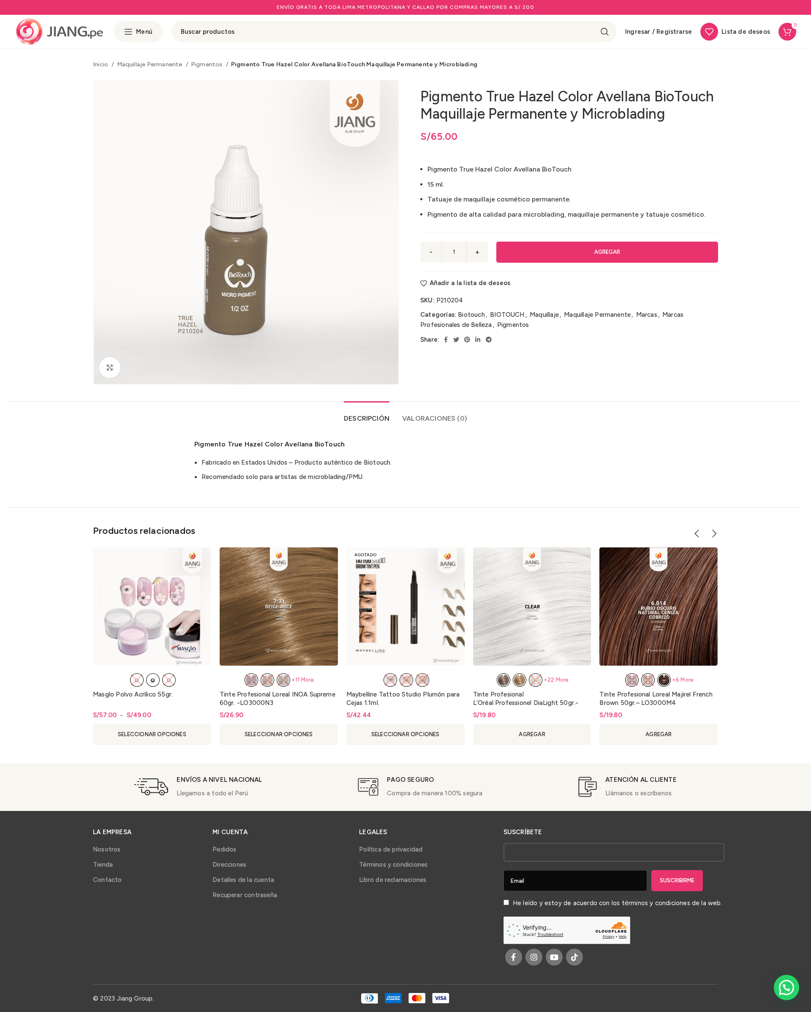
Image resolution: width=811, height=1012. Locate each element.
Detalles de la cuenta (243, 880)
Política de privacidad (390, 849)
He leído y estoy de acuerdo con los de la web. (616, 903)
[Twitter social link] (456, 339)
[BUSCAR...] (605, 31)
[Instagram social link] (533, 957)
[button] (786, 987)
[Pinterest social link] (467, 339)
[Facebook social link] (445, 339)
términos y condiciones (656, 903)
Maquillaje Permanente (150, 64)
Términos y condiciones (393, 864)
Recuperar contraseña (244, 895)
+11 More (302, 680)
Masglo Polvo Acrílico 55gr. (133, 694)
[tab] (366, 414)
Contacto (107, 880)
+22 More (556, 680)
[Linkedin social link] (478, 339)
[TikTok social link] (574, 957)
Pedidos (224, 849)
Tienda (103, 864)
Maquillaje (544, 314)
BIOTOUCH (507, 314)
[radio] (137, 680)
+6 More (683, 680)
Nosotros (107, 849)
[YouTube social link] (554, 957)
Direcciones (229, 864)
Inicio (101, 64)
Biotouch (471, 314)
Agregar (607, 252)
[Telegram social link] (488, 339)
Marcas (646, 314)
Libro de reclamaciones (392, 880)
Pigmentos (207, 64)
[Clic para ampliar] (109, 367)
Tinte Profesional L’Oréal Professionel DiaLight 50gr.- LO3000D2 (526, 703)
